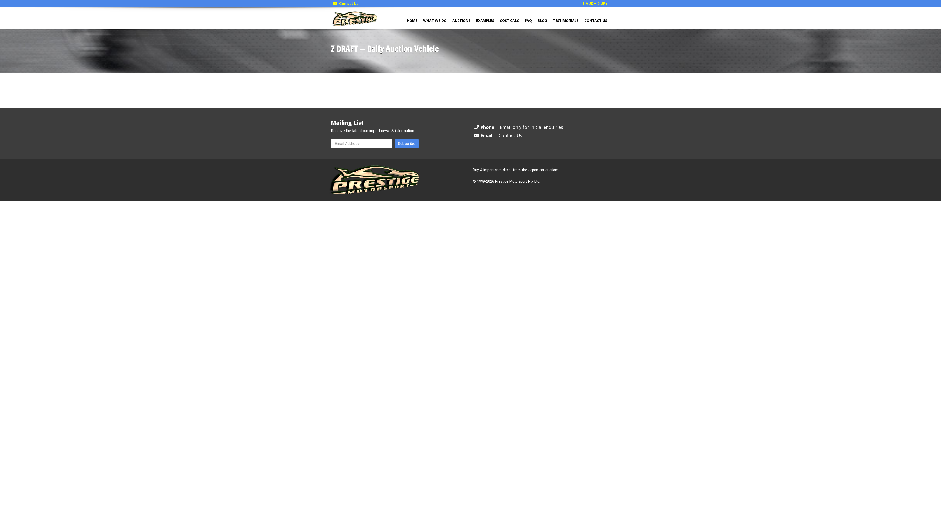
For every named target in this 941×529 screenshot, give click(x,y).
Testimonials (566, 20)
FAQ (528, 20)
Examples (485, 20)
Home (412, 20)
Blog (542, 20)
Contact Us (348, 3)
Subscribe (406, 143)
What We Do (434, 20)
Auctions (461, 20)
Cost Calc (509, 20)
